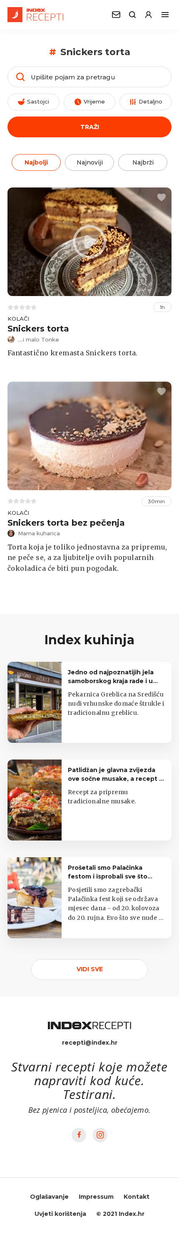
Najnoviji (90, 162)
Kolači (18, 318)
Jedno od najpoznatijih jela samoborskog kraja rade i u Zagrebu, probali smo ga (111, 681)
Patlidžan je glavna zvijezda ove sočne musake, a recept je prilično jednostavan (116, 778)
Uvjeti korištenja (60, 1214)
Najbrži (143, 162)
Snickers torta (38, 329)
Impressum (96, 1196)
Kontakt (136, 1196)
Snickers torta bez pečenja (66, 523)
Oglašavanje (49, 1196)
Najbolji (36, 162)
